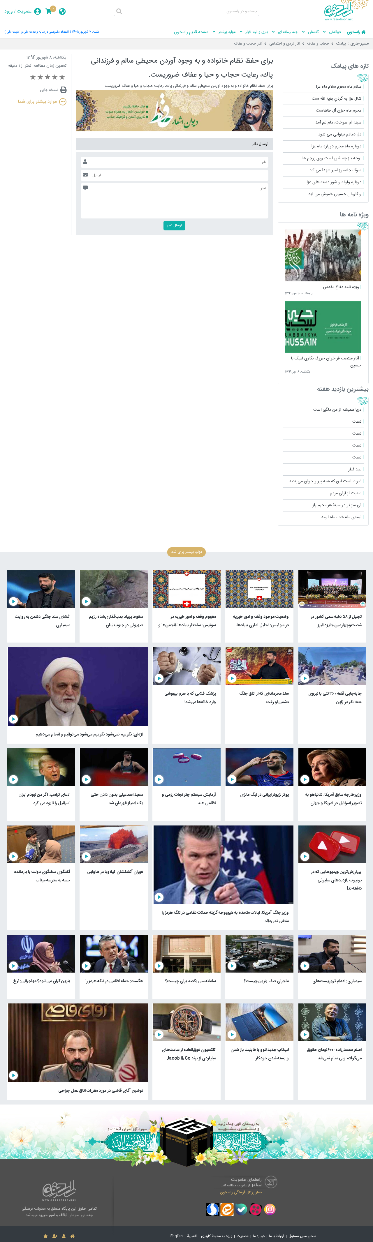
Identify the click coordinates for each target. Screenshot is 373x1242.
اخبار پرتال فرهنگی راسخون (241, 1192)
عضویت (24, 11)
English (176, 1236)
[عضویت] (55, 1236)
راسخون (353, 32)
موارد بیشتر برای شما (37, 102)
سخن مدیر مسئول (302, 1236)
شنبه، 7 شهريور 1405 (85, 32)
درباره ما (259, 1236)
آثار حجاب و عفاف (248, 43)
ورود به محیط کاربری (216, 1236)
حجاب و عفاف (318, 43)
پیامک (341, 43)
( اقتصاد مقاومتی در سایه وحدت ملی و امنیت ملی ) (37, 32)
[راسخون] (346, 19)
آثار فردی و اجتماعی (284, 43)
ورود (8, 11)
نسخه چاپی (49, 90)
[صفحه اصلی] (72, 1236)
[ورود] (64, 1236)
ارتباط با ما (276, 1236)
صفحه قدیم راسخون (191, 32)
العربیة (192, 1236)
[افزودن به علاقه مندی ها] (45, 1236)
